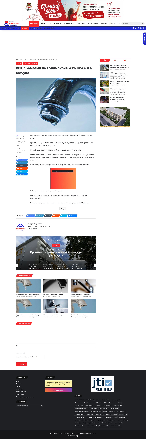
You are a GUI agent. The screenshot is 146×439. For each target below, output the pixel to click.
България (116, 400)
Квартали (27, 63)
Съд (100, 423)
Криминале (79, 414)
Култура (90, 414)
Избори (114, 408)
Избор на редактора (82, 411)
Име (17, 346)
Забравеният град (81, 408)
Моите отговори (111, 414)
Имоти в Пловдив (109, 411)
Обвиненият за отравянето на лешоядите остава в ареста (46, 28)
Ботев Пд (105, 400)
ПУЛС (122, 417)
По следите (111, 420)
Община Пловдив (111, 417)
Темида (108, 423)
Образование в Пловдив (95, 417)
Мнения (100, 414)
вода (63, 209)
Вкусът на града (92, 402)
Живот (107, 405)
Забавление (117, 405)
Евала (98, 405)
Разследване (123, 420)
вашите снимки (116, 425)
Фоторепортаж (92, 425)
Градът (24, 59)
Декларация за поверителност (25, 397)
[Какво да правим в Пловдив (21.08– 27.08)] (104, 83)
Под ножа (101, 420)
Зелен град (103, 408)
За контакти (19, 389)
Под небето (89, 420)
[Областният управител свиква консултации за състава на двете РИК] (104, 91)
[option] (56, 253)
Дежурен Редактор (34, 224)
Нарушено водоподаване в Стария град (27, 315)
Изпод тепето (96, 411)
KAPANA (104, 23)
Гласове (79, 405)
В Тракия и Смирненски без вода (52, 315)
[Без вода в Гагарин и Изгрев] (83, 306)
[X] (32, 229)
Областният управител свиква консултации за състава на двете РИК (118, 91)
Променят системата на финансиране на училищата (119, 66)
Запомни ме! (21, 353)
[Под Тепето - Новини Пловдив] (12, 23)
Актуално (79, 400)
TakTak (18, 386)
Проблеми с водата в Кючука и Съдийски (28, 294)
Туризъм (118, 423)
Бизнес (96, 400)
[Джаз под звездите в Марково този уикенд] (104, 99)
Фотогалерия (79, 425)
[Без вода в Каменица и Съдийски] (55, 286)
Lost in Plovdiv (93, 23)
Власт (104, 402)
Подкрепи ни (20, 394)
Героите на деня (115, 402)
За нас (18, 381)
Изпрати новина (21, 391)
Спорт (78, 423)
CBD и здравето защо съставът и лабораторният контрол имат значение (56, 254)
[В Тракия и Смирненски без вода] (55, 306)
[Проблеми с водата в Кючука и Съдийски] (28, 286)
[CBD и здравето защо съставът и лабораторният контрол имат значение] (104, 75)
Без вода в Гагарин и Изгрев (79, 315)
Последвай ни (59, 390)
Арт (88, 400)
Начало (19, 59)
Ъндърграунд (103, 425)
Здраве (82, 23)
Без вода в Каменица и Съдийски (53, 294)
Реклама (18, 384)
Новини (35, 23)
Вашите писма (80, 402)
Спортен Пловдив (89, 423)
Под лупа (79, 420)
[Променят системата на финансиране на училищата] (104, 68)
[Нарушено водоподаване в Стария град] (28, 306)
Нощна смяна (80, 417)
